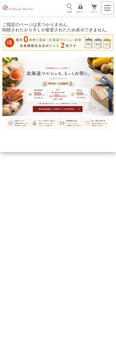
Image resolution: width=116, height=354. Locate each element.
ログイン (80, 12)
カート (94, 12)
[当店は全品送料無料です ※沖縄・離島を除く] (18, 8)
